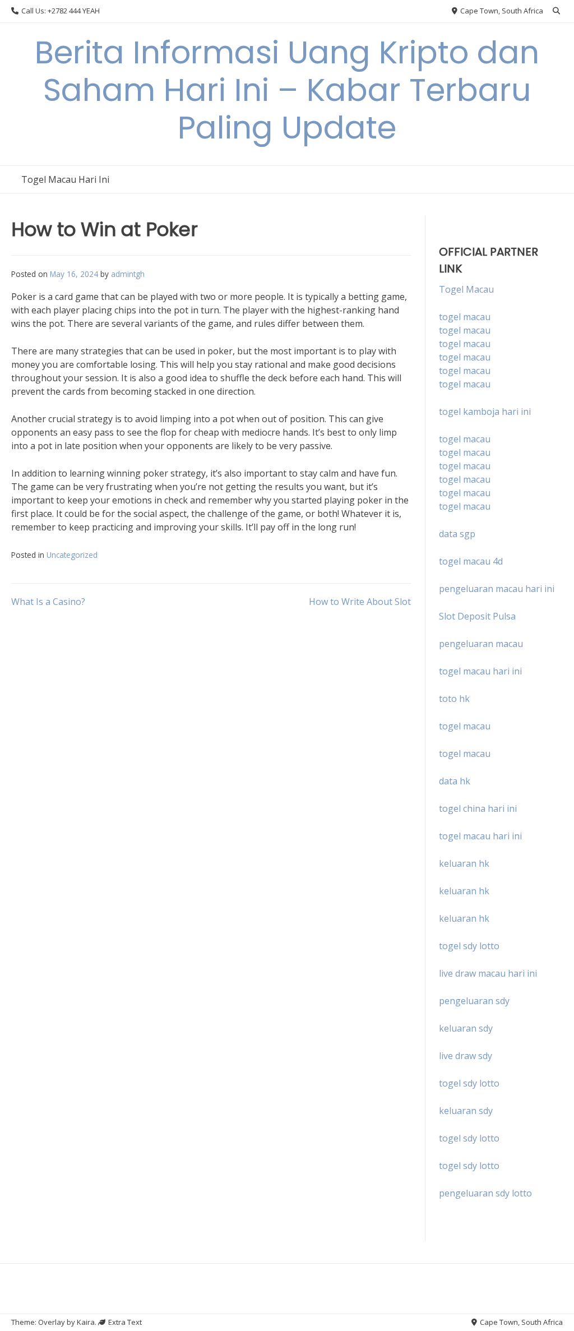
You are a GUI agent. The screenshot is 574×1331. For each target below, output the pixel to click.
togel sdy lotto (469, 1083)
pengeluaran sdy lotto (485, 1193)
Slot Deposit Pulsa (477, 616)
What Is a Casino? (48, 601)
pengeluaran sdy (474, 1001)
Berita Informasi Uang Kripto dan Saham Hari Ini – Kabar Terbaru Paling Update (287, 90)
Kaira (86, 1322)
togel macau (464, 330)
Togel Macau (466, 289)
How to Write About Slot (360, 601)
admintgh (128, 274)
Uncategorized (72, 554)
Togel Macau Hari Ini (65, 179)
